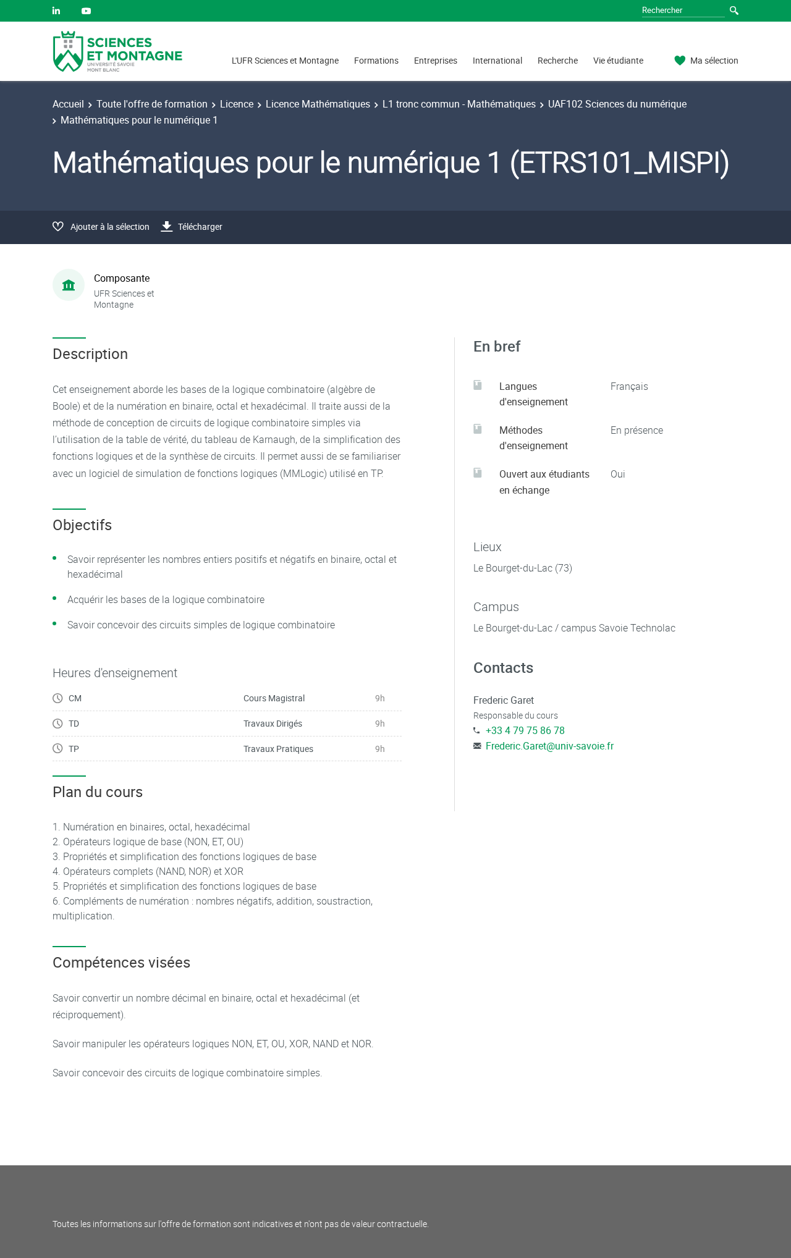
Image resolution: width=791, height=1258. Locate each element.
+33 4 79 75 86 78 (525, 730)
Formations (376, 60)
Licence (236, 104)
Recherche (558, 60)
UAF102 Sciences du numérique (617, 104)
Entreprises (435, 60)
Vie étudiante (618, 60)
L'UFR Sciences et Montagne (285, 60)
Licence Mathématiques (318, 104)
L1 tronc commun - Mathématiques (459, 104)
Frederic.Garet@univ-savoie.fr (550, 746)
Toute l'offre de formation (152, 104)
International (497, 60)
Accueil (68, 104)
